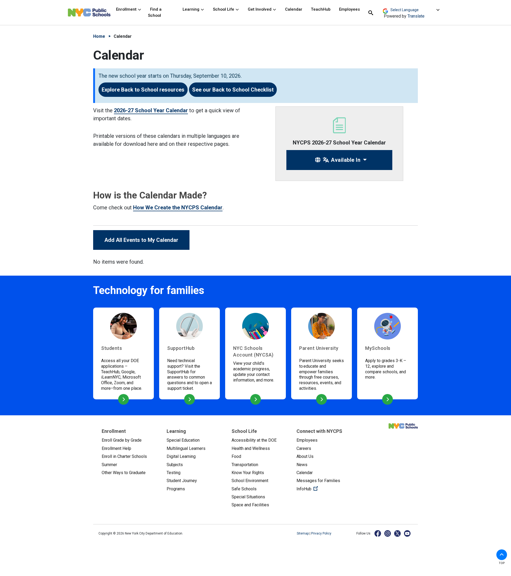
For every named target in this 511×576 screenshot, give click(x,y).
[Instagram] (388, 533)
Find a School (155, 12)
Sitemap (303, 533)
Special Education (183, 440)
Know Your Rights (248, 472)
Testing (173, 472)
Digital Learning (181, 456)
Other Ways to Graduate (124, 472)
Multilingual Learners (186, 448)
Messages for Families (318, 480)
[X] (397, 533)
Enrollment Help (116, 448)
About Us (305, 456)
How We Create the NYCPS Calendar (177, 207)
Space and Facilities (250, 504)
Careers (303, 448)
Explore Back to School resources (143, 89)
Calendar (293, 9)
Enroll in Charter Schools (124, 456)
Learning (191, 9)
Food (236, 456)
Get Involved (260, 9)
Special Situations (248, 496)
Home (99, 36)
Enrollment (127, 9)
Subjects (175, 464)
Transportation (245, 464)
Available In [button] (345, 160)
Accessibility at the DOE (254, 440)
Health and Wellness (251, 448)
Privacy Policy (321, 533)
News (301, 464)
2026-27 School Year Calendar (151, 110)
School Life (224, 9)
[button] (501, 554)
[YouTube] (407, 533)
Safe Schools (244, 488)
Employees (349, 9)
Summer (109, 464)
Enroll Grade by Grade (122, 440)
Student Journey (182, 480)
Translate (416, 16)
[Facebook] (378, 533)
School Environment (250, 480)
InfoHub (324, 488)
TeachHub (321, 9)
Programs (176, 488)
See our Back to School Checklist (233, 89)
